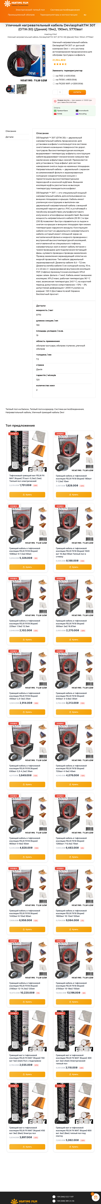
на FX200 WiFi (69, 83)
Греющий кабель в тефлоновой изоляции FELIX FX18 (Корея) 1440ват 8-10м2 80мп (24, 913)
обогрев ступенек (65, 346)
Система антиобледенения (69, 409)
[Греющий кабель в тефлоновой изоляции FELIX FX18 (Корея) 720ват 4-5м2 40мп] (73, 722)
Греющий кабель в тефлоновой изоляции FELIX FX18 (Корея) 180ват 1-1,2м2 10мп (74, 478)
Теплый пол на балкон (17, 409)
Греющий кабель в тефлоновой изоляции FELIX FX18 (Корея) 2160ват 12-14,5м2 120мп (24, 986)
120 (38, 380)
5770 (38, 315)
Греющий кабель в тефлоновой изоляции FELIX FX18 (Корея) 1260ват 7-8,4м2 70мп (71, 841)
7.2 (37, 359)
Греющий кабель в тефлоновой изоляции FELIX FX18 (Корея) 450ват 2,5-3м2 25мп (24, 696)
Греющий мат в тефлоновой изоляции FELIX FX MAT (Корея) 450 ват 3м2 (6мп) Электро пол (27, 1130)
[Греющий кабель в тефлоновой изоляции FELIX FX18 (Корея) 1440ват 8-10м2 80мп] (27, 867)
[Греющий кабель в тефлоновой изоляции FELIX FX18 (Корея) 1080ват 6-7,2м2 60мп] (27, 504)
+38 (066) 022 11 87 (65, 1197)
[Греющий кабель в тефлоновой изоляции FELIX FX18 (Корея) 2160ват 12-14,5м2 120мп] (27, 939)
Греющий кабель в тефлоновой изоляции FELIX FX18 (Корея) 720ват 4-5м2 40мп (71, 768)
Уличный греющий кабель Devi (48, 412)
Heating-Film (50, 34)
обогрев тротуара (45, 346)
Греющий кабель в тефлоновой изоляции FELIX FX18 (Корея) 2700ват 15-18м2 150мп (71, 986)
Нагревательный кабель (18, 412)
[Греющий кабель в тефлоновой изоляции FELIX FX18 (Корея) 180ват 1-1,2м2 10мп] (73, 432)
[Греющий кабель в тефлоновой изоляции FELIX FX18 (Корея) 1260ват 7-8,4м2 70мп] (73, 794)
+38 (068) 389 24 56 (65, 1201)
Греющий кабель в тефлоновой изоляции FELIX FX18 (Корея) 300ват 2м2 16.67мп (71, 623)
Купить (77, 92)
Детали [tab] (10, 137)
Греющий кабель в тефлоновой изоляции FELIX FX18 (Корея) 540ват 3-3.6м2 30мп (71, 696)
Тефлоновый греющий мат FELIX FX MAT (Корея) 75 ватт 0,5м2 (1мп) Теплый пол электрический (26, 478)
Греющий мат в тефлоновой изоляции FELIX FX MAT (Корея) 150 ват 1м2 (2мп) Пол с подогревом (27, 1058)
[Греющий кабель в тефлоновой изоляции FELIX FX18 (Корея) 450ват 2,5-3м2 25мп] (27, 649)
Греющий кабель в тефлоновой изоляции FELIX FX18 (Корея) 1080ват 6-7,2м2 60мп (24, 551)
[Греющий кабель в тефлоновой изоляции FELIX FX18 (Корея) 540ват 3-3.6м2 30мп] (73, 649)
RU (85, 15)
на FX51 (65, 76)
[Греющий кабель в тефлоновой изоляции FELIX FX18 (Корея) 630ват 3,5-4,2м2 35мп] (27, 722)
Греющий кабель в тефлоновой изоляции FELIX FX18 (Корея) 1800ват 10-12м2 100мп (71, 913)
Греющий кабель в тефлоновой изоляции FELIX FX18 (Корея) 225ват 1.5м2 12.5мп (24, 623)
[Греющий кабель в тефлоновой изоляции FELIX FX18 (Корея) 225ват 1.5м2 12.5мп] (27, 577)
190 (38, 325)
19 (37, 335)
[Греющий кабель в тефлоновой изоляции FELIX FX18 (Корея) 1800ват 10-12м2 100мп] (73, 867)
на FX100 (66, 79)
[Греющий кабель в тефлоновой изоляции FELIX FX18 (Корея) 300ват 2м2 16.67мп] (73, 577)
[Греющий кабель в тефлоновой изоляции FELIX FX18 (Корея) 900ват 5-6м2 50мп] (27, 794)
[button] (52, 20)
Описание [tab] (11, 131)
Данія (39, 369)
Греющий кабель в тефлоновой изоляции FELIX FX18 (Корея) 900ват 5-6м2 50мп (24, 841)
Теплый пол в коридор (41, 409)
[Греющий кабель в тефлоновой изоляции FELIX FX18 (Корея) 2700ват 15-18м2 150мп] (73, 939)
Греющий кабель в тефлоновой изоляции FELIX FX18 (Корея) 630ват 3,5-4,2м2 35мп (24, 768)
